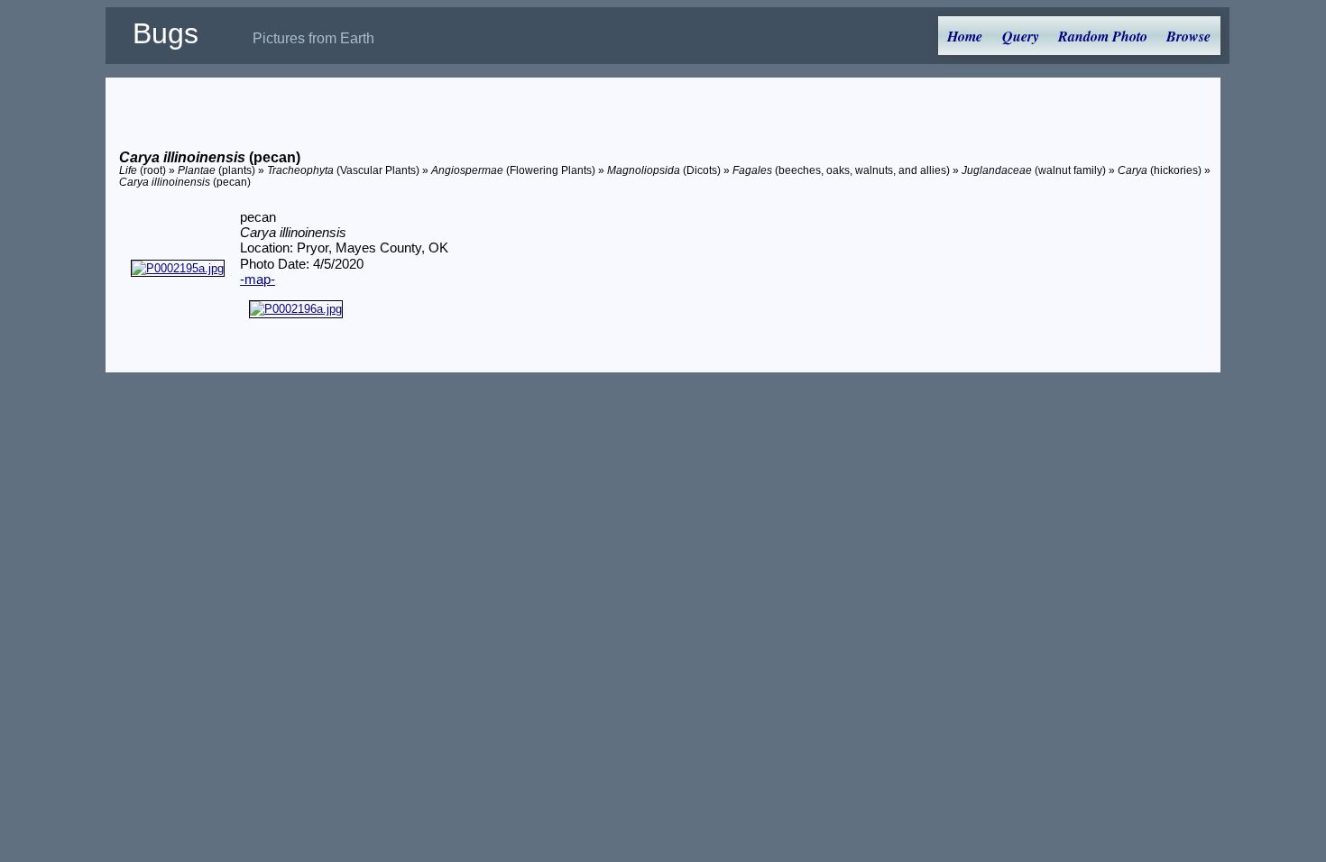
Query (1020, 36)
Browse (1188, 36)
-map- (257, 279)
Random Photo (1102, 36)
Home (964, 36)
